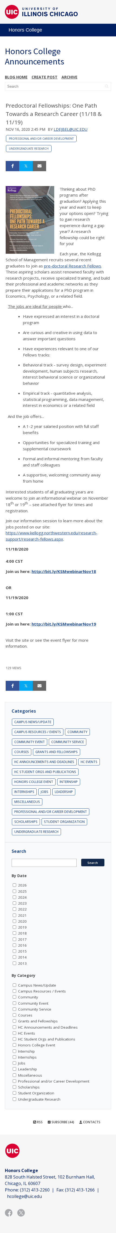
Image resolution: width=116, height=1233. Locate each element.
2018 (22, 933)
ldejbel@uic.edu (70, 129)
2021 (22, 915)
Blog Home (16, 77)
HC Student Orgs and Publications (45, 772)
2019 (22, 927)
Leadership (64, 791)
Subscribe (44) (62, 1122)
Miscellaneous (27, 801)
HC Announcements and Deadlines (44, 762)
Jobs (44, 791)
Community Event (29, 742)
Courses (21, 752)
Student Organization (64, 821)
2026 (22, 885)
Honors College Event (33, 781)
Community (77, 732)
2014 (22, 957)
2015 (22, 951)
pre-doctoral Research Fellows (72, 266)
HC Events (89, 762)
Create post (44, 77)
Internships (24, 791)
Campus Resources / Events (37, 732)
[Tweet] (26, 166)
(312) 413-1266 (80, 1190)
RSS (39, 1122)
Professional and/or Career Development (41, 138)
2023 (22, 903)
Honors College (25, 30)
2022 (22, 909)
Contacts (91, 1122)
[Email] (39, 166)
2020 (22, 921)
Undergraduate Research (29, 148)
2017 (22, 939)
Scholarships (25, 821)
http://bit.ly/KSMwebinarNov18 (64, 571)
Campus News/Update (32, 722)
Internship (69, 781)
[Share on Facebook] (12, 166)
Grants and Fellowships (56, 752)
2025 (22, 891)
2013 (22, 963)
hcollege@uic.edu (24, 1196)
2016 (22, 945)
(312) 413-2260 (35, 1190)
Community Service (67, 742)
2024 (22, 897)
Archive (69, 77)
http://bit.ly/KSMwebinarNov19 (64, 624)
